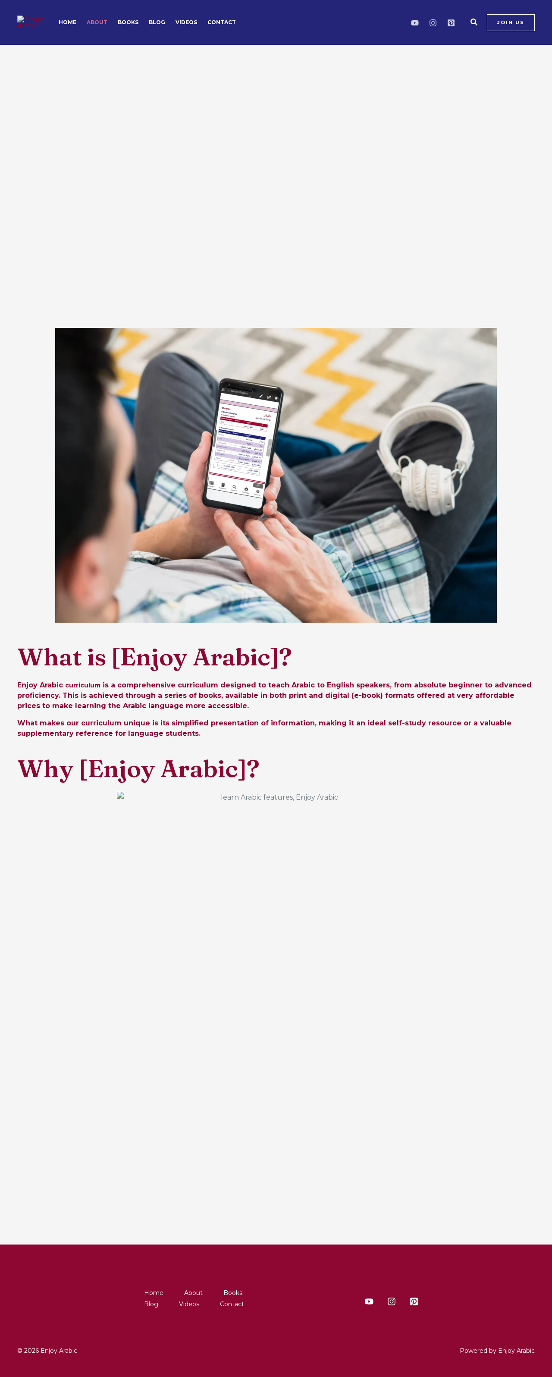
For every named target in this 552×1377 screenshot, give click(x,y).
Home (67, 22)
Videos (186, 22)
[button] (474, 22)
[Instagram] (433, 23)
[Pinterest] (451, 23)
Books (128, 22)
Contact (221, 22)
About (97, 22)
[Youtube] (415, 23)
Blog (157, 22)
